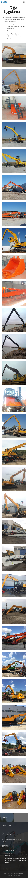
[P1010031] (14, 373)
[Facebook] (4, 866)
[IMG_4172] (14, 585)
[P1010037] (14, 346)
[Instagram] (13, 866)
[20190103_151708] (14, 797)
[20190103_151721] (14, 770)
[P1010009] (14, 399)
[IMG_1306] (14, 691)
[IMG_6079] (14, 532)
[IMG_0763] (14, 717)
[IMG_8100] (14, 479)
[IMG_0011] (14, 744)
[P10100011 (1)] (14, 108)
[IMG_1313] (14, 664)
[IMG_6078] (14, 558)
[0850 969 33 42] (3, 853)
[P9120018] (14, 161)
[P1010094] (14, 293)
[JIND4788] (14, 452)
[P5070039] (14, 187)
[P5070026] (14, 214)
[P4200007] (14, 240)
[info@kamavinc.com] (3, 850)
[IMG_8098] (14, 505)
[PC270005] (14, 55)
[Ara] (26, 2)
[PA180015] (14, 81)
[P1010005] (14, 426)
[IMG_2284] (14, 638)
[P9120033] (14, 134)
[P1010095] (14, 267)
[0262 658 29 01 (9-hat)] (3, 855)
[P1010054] (14, 320)
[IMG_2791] (14, 611)
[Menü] (23, 2)
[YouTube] (8, 866)
